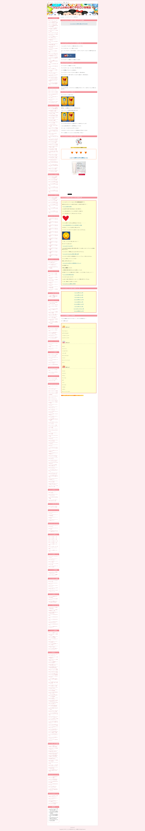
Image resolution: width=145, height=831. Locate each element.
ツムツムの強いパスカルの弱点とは (54, 414)
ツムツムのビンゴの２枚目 (54, 92)
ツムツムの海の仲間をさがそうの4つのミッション (54, 729)
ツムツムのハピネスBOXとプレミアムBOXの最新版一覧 (54, 83)
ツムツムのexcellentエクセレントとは (54, 358)
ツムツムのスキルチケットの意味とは (54, 39)
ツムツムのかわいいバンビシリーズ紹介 (54, 561)
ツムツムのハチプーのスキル (54, 386)
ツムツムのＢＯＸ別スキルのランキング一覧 (54, 380)
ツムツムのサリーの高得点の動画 (54, 402)
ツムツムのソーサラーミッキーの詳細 (54, 433)
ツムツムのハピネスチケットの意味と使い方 (54, 262)
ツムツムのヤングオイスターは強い (54, 528)
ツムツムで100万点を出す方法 (54, 624)
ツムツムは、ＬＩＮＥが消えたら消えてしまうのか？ (54, 765)
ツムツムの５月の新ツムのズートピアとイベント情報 (54, 725)
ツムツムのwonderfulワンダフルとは (54, 360)
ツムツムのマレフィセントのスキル (54, 405)
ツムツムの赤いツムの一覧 (54, 546)
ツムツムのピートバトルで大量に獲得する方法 (54, 664)
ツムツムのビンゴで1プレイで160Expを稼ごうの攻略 (54, 157)
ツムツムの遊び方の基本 (67, 206)
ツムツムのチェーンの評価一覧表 (54, 31)
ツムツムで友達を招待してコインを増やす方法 (54, 333)
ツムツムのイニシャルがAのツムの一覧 (54, 564)
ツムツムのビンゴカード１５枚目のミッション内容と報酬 (54, 255)
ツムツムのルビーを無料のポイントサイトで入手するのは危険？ (54, 322)
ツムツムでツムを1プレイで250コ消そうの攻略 (54, 120)
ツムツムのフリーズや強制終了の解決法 (54, 760)
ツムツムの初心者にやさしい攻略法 (72, 829)
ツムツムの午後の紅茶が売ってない (54, 784)
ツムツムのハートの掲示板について (54, 289)
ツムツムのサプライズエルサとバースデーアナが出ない (54, 448)
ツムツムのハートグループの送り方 (54, 285)
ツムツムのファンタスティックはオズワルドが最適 (54, 506)
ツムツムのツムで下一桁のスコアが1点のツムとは (54, 102)
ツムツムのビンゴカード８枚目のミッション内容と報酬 (54, 232)
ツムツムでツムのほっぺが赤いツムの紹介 (54, 566)
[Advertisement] (78, 34)
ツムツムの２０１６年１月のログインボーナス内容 (54, 711)
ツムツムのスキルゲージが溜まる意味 (54, 46)
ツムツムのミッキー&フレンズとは (54, 557)
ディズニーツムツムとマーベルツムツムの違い (54, 73)
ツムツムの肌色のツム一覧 (78, 311)
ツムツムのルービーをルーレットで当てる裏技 (54, 317)
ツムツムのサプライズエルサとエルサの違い (54, 440)
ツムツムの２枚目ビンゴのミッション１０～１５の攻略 (54, 184)
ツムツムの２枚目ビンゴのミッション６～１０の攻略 (54, 182)
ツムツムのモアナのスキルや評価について (54, 479)
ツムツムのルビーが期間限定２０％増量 (54, 312)
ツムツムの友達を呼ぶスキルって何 (54, 95)
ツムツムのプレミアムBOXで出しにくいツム (54, 591)
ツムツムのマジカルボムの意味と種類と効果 (54, 44)
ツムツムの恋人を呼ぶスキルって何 (54, 97)
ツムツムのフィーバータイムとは (54, 344)
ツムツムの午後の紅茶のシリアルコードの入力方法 (54, 779)
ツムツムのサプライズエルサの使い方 (54, 443)
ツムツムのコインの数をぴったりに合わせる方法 (54, 337)
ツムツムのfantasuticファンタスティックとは (54, 362)
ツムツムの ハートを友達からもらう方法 (54, 280)
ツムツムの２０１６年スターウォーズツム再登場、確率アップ (54, 722)
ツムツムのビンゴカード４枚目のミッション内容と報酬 (54, 219)
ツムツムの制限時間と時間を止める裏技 (54, 26)
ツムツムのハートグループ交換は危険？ (54, 287)
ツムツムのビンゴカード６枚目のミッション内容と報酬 (54, 225)
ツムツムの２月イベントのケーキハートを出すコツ (54, 717)
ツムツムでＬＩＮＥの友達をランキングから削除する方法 (54, 58)
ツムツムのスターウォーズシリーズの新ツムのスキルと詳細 (54, 708)
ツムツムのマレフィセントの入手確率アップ (54, 642)
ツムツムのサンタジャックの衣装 (54, 517)
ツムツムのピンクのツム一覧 (79, 308)
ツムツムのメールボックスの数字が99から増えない (54, 751)
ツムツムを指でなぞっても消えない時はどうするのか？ (54, 770)
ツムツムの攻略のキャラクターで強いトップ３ (54, 37)
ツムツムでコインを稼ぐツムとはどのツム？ (54, 335)
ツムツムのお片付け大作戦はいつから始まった (54, 703)
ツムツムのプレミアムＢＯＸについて (54, 586)
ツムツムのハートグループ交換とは (54, 282)
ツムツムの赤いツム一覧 (78, 306)
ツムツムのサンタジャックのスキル (54, 513)
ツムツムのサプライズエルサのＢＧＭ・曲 (54, 495)
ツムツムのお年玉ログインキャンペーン (54, 798)
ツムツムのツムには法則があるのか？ (54, 49)
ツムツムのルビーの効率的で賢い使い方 (54, 319)
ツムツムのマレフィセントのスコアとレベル (54, 407)
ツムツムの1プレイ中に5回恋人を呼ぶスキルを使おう (54, 139)
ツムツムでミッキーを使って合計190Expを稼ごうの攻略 (54, 152)
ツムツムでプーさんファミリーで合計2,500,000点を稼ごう (54, 162)
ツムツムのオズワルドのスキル (54, 431)
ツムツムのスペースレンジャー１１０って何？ (54, 389)
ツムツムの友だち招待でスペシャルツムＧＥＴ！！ (54, 649)
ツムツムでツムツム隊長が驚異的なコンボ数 (54, 610)
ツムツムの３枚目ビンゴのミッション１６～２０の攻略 (54, 208)
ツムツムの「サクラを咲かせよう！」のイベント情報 (54, 669)
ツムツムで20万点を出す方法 (54, 617)
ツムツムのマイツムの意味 (54, 390)
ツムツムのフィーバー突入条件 (54, 346)
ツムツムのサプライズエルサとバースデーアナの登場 (54, 672)
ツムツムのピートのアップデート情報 (54, 427)
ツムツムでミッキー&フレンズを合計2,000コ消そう (54, 159)
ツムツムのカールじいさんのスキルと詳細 (54, 481)
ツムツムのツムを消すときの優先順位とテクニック (72, 263)
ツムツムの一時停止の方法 (54, 53)
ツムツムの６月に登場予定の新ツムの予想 (54, 692)
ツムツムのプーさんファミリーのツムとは (54, 559)
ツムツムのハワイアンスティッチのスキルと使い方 (54, 460)
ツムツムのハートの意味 (53, 273)
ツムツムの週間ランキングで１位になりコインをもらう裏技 (54, 61)
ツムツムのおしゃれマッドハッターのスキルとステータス (54, 470)
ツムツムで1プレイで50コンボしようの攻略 (54, 118)
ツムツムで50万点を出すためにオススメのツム (54, 622)
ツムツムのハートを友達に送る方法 (54, 277)
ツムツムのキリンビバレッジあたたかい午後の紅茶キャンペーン (54, 789)
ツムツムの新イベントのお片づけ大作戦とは (54, 698)
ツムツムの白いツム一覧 (78, 297)
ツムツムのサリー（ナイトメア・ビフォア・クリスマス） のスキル (54, 423)
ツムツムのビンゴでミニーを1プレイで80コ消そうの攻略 (54, 136)
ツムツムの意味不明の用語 (54, 364)
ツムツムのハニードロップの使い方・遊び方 (54, 646)
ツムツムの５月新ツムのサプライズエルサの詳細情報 (54, 674)
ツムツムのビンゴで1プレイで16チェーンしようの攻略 (54, 144)
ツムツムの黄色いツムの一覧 (54, 544)
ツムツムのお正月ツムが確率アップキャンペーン (54, 796)
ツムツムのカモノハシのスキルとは (54, 99)
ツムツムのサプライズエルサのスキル (54, 438)
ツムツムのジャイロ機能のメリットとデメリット (54, 575)
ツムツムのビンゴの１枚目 (54, 91)
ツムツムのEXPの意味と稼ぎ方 (68, 274)
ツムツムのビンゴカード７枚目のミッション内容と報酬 (54, 229)
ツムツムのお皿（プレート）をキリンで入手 (53, 787)
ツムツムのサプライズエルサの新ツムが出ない (54, 688)
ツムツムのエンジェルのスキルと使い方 (54, 458)
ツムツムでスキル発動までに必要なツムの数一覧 (54, 28)
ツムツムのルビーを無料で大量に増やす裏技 (54, 303)
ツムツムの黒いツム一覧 (78, 295)
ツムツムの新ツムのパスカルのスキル (54, 412)
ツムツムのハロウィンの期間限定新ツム (54, 657)
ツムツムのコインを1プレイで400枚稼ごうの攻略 (54, 110)
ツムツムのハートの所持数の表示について (54, 749)
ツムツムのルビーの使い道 (54, 304)
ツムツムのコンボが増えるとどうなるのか (54, 372)
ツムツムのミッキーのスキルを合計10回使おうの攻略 (54, 115)
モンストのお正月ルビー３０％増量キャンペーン (54, 801)
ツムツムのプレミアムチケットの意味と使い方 (54, 264)
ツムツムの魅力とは (53, 68)
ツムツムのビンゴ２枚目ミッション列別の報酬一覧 (54, 177)
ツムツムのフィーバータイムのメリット (54, 348)
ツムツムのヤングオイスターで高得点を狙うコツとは (54, 531)
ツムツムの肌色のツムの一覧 (54, 551)
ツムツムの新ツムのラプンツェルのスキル (54, 417)
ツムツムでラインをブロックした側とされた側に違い (54, 77)
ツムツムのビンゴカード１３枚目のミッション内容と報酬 (54, 248)
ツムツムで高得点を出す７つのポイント (54, 627)
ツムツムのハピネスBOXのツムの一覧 (54, 581)
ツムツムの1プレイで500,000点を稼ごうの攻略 (54, 113)
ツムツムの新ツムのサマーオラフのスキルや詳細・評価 (54, 476)
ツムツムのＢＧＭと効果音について (54, 599)
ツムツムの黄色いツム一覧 (78, 304)
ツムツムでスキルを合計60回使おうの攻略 (54, 146)
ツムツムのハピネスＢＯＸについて (54, 583)
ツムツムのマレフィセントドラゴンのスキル (54, 468)
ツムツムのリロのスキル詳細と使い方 (54, 463)
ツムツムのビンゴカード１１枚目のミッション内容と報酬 (54, 242)
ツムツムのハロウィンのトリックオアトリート (54, 655)
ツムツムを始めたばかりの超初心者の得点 (54, 612)
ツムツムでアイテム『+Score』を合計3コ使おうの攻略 (54, 125)
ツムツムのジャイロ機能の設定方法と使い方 (54, 572)
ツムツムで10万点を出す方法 (54, 615)
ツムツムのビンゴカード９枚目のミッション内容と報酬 (54, 235)
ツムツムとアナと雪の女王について (54, 740)
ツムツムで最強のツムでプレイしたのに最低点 (54, 637)
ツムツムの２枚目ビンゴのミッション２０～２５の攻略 (54, 191)
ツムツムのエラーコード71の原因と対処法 (54, 768)
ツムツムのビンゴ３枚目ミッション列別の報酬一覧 (54, 198)
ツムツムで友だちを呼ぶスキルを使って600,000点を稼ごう (54, 165)
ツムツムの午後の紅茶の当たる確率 (54, 782)
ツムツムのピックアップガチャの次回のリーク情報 (54, 685)
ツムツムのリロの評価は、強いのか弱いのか (54, 465)
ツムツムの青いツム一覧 (78, 292)
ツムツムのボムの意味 (53, 355)
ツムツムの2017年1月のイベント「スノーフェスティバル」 (54, 735)
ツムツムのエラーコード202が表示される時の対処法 (54, 753)
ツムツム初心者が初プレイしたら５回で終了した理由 (72, 225)
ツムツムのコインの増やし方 (54, 330)
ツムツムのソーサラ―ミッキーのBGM (54, 492)
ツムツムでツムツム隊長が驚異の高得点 (54, 608)
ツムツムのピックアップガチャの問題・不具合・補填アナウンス (54, 682)
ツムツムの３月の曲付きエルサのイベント (54, 738)
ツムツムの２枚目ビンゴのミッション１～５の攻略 (54, 179)
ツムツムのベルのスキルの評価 (54, 436)
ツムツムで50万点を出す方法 (54, 620)
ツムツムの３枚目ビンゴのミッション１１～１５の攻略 (54, 205)
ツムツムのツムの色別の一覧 (54, 51)
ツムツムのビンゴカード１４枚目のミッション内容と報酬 (54, 252)
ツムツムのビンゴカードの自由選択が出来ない (54, 758)
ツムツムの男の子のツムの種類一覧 (54, 451)
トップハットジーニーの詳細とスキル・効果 (54, 486)
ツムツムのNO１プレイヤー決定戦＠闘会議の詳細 (54, 667)
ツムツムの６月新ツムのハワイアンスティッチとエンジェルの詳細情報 (54, 695)
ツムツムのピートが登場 (53, 425)
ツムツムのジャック (53, 397)
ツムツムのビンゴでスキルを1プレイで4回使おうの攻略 (54, 131)
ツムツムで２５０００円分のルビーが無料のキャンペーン (54, 309)
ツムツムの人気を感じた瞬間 (54, 64)
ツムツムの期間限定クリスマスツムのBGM (54, 662)
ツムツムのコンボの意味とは (54, 370)
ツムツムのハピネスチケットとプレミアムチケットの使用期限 (54, 267)
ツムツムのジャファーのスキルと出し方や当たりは (54, 473)
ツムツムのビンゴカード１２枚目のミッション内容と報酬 (54, 245)
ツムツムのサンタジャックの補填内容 (54, 515)
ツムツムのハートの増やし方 (54, 275)
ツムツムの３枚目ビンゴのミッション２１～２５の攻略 (54, 212)
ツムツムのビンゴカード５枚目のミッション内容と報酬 (54, 222)
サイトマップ (72, 827)
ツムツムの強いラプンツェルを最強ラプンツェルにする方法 (54, 419)
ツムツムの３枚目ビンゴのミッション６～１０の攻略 (54, 202)
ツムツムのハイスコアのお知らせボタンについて (54, 75)
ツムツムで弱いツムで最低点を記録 (54, 634)
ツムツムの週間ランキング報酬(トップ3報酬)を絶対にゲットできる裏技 (54, 296)
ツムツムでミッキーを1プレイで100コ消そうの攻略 (54, 171)
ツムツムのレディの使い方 (54, 400)
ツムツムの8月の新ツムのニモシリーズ (54, 727)
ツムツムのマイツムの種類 (54, 392)
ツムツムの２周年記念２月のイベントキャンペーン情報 (54, 714)
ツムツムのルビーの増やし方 (54, 307)
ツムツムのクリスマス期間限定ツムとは (54, 660)
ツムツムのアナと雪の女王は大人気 (54, 676)
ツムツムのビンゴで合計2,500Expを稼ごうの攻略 (53, 149)
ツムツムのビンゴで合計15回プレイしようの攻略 (54, 168)
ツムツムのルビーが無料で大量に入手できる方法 (78, 23)
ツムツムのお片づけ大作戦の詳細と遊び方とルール (54, 701)
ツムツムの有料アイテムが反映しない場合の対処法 (54, 746)
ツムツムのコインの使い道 (54, 328)
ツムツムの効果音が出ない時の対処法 (54, 597)
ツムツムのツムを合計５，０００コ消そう (54, 134)
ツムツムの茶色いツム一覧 (78, 299)
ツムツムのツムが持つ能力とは (54, 42)
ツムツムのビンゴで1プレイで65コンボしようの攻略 (54, 155)
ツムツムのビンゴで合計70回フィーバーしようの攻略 (54, 128)
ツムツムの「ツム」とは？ (54, 20)
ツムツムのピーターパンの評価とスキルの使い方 (54, 484)
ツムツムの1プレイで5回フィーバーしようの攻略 (54, 142)
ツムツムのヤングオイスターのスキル (54, 526)
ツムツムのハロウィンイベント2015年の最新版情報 (54, 705)
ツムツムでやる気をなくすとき (54, 639)
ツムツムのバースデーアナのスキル (54, 445)
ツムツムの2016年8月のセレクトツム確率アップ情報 (54, 732)
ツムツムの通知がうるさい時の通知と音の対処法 (54, 602)
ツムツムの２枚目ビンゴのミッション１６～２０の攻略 (54, 188)
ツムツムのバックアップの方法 (54, 763)
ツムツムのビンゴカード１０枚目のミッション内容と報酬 (54, 239)
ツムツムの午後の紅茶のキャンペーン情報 (54, 777)
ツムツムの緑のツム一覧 (78, 301)
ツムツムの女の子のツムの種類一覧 (54, 453)
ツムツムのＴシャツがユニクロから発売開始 (54, 690)
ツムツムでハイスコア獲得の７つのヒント (54, 35)
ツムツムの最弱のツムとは (54, 632)
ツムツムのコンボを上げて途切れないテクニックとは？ (54, 80)
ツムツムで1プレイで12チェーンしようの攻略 (54, 122)
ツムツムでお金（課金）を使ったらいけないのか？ (54, 315)
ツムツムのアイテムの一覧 (54, 32)
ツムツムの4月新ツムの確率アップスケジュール (54, 719)
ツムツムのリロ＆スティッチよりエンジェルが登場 (54, 456)
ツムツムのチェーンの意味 (54, 354)
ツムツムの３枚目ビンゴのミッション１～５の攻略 (54, 200)
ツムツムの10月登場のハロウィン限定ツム (54, 644)
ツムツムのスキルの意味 (53, 378)
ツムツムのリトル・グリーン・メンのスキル (54, 409)
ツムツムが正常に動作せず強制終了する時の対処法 (54, 756)
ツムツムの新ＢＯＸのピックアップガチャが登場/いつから (54, 679)
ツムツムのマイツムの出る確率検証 (54, 394)
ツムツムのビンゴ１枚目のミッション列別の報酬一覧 (54, 108)
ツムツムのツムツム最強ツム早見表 (69, 283)
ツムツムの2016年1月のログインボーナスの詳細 (54, 803)
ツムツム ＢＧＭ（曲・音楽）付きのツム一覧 (53, 500)
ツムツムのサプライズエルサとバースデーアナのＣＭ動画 (54, 497)
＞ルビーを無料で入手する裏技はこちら (79, 157)
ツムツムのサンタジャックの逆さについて (54, 520)
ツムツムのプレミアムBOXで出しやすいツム (54, 588)
